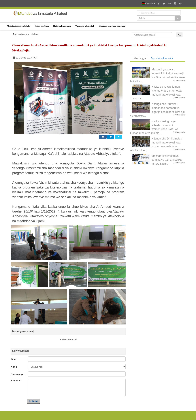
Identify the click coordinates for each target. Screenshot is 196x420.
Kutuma (33, 401)
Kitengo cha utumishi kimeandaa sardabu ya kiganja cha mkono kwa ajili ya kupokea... (157, 109)
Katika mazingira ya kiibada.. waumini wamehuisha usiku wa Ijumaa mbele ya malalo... (154, 127)
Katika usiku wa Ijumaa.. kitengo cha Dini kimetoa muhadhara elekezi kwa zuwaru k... (156, 92)
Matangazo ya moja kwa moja (112, 26)
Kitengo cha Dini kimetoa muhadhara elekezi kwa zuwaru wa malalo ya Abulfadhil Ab (156, 144)
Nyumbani (20, 34)
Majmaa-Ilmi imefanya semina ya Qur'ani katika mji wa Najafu (167, 159)
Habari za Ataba (41, 26)
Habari (34, 34)
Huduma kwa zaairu (62, 26)
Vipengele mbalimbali (84, 26)
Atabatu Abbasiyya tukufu (18, 26)
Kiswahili (149, 3)
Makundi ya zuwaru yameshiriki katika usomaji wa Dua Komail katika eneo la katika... (157, 75)
